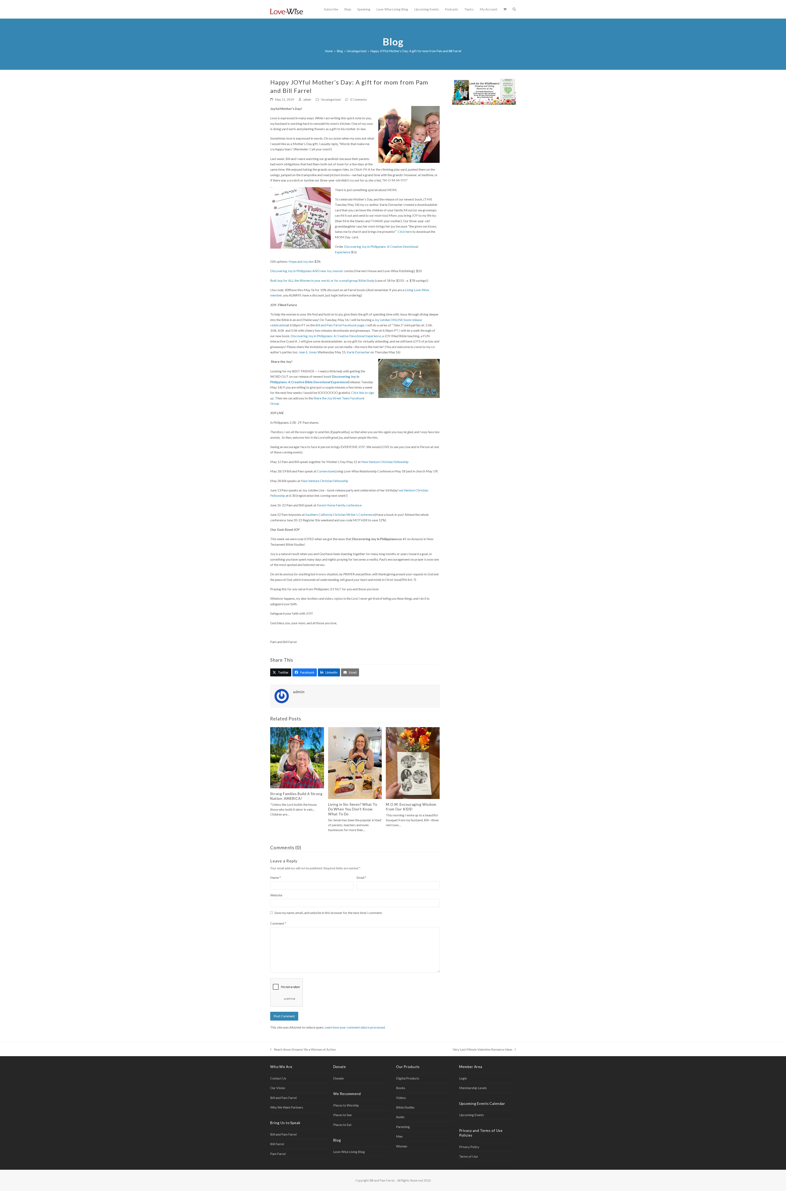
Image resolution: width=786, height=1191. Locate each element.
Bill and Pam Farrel (283, 1098)
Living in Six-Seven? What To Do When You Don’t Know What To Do (352, 809)
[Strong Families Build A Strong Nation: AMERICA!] (297, 757)
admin (307, 99)
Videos (401, 1098)
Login (463, 1078)
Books (400, 1088)
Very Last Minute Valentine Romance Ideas (482, 1049)
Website (276, 895)
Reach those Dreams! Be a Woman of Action (303, 1049)
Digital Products (407, 1078)
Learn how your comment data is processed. (355, 1027)
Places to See (342, 1115)
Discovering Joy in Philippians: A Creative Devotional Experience (336, 336)
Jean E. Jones (308, 352)
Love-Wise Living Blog (349, 1152)
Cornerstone (326, 471)
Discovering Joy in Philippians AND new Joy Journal (306, 271)
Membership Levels (473, 1088)
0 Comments (358, 99)
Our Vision (277, 1088)
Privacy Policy (469, 1147)
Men (399, 1136)
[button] (504, 9)
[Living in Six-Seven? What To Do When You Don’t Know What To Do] (355, 763)
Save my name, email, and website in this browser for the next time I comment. (328, 913)
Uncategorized (331, 99)
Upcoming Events (471, 1115)
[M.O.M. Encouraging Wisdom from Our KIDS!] (413, 763)
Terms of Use (468, 1156)
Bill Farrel (277, 1144)
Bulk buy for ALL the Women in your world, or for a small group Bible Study (322, 280)
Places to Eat (342, 1125)
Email (361, 877)
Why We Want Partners (286, 1107)
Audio (400, 1117)
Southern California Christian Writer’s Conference (340, 514)
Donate (338, 1078)
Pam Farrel (278, 1154)
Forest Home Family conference (339, 505)
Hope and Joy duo (301, 261)
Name (275, 877)
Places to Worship (346, 1105)
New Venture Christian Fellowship (385, 462)
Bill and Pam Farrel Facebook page (339, 325)
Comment (278, 923)
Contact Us (278, 1078)
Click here (405, 231)
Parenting (403, 1127)
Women (401, 1146)
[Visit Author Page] (281, 695)
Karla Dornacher (358, 352)
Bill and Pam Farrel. (382, 1180)
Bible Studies (405, 1107)
